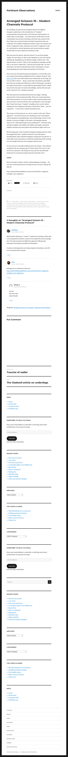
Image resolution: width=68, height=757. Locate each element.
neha (13, 262)
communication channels (30, 203)
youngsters (14, 208)
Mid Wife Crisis (13, 474)
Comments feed (13, 406)
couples (16, 205)
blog (42, 201)
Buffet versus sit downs (16, 518)
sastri (35, 206)
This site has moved (14, 458)
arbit (21, 201)
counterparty (10, 205)
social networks (12, 747)
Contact (9, 710)
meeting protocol (17, 206)
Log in (10, 402)
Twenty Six (12, 520)
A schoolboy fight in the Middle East (20, 465)
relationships (31, 201)
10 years (39, 201)
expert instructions (24, 205)
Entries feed (12, 404)
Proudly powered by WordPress (28, 752)
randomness (11, 738)
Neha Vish (10, 78)
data (8, 726)
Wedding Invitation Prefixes (17, 513)
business (10, 722)
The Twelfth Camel (14, 515)
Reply (8, 255)
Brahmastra (12, 472)
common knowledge (17, 203)
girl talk (38, 205)
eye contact (33, 205)
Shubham (14, 230)
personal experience (27, 206)
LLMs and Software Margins (17, 479)
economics (10, 730)
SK (10, 201)
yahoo (8, 208)
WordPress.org (13, 408)
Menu (57, 10)
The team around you (15, 462)
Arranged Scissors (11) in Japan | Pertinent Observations (32, 307)
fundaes (25, 201)
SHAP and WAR (13, 476)
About (9, 714)
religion (9, 743)
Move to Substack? (14, 469)
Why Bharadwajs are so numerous (19, 511)
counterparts (41, 203)
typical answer (45, 206)
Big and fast (12, 467)
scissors (39, 206)
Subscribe (12, 438)
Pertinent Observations (21, 10)
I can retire (12, 460)
